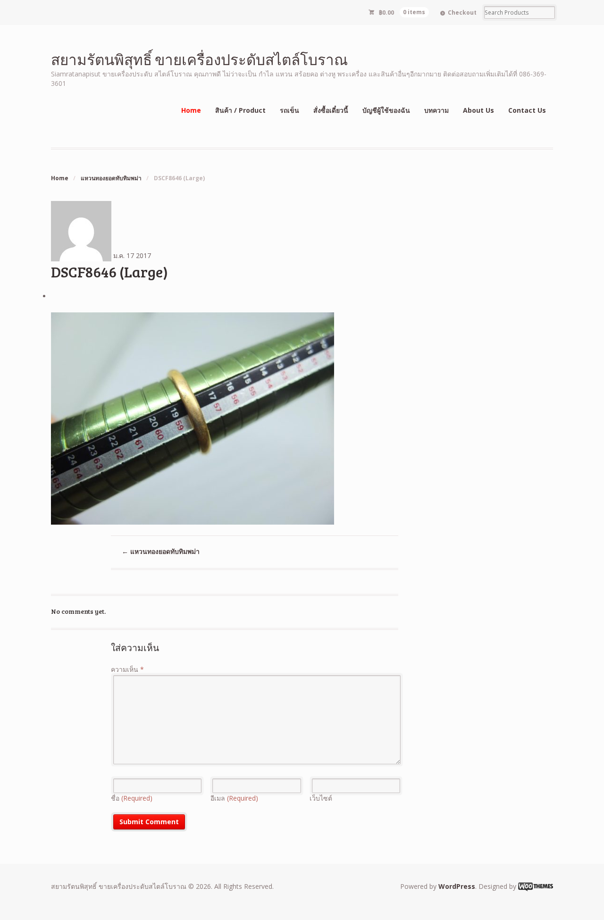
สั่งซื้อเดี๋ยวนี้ (330, 110)
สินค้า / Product (240, 110)
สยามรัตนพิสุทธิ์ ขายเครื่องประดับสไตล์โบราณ (199, 59)
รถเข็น (289, 110)
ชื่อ (131, 798)
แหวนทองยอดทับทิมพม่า (111, 178)
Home (191, 110)
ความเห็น (127, 669)
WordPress (456, 886)
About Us (478, 110)
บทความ (436, 110)
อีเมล (234, 798)
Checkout (462, 12)
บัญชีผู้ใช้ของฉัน (386, 110)
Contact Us (527, 110)
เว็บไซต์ (321, 798)
